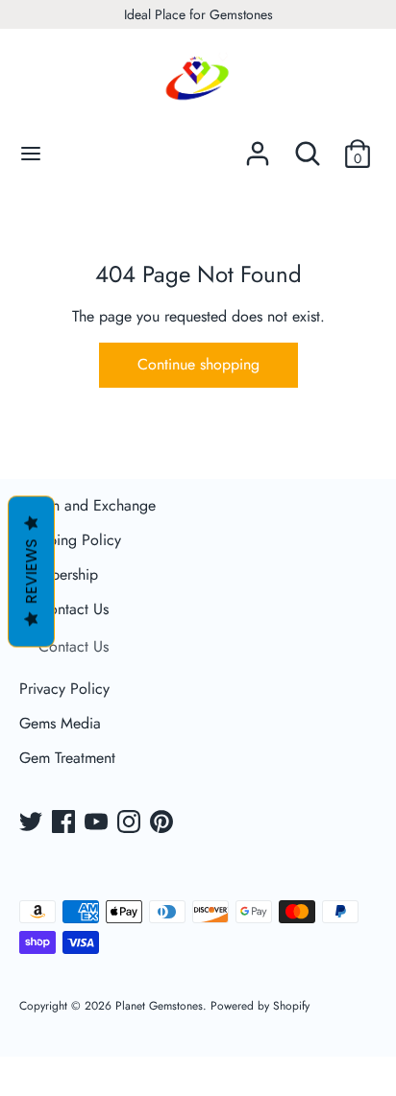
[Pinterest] (163, 823)
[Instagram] (130, 823)
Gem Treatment (67, 758)
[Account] (257, 146)
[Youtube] (98, 823)
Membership (58, 574)
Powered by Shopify (259, 1005)
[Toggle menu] (30, 153)
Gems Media (60, 723)
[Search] (307, 146)
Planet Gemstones (159, 1005)
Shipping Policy (70, 540)
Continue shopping (198, 364)
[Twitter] (32, 823)
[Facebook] (65, 823)
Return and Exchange (87, 505)
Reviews (31, 572)
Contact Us (73, 609)
